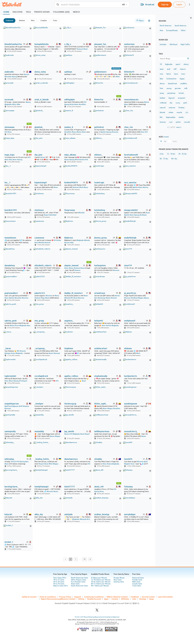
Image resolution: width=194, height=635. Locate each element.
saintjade (68, 514)
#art (95, 298)
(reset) (166, 137)
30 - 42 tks (182, 154)
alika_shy (39, 514)
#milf (21, 406)
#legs (43, 298)
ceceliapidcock (41, 376)
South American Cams (79, 586)
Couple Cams (137, 584)
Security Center (148, 597)
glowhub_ (39, 127)
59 (84, 559)
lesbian (162, 98)
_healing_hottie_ (42, 459)
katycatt (8, 514)
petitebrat (99, 127)
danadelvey (10, 265)
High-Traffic (185, 44)
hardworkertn (130, 376)
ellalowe (128, 348)
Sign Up (164, 4)
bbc (161, 117)
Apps (106, 599)
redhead (163, 103)
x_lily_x (67, 44)
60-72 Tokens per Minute (100, 584)
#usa (36, 242)
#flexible (81, 213)
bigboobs (168, 64)
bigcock (172, 98)
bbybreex (68, 238)
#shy (10, 159)
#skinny (145, 187)
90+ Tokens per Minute (100, 586)
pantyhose (171, 93)
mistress (172, 108)
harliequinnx (100, 265)
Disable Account (94, 599)
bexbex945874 (71, 182)
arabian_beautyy (101, 514)
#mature (77, 270)
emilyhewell (129, 321)
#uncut (13, 461)
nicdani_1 (9, 542)
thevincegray (70, 404)
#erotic (117, 295)
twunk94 (128, 459)
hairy (176, 74)
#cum (43, 157)
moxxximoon (10, 238)
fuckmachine (171, 79)
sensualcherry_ (131, 431)
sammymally (10, 431)
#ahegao (8, 353)
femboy (181, 108)
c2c (186, 112)
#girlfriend (8, 406)
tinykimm (68, 348)
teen (183, 74)
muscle (179, 112)
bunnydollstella (41, 44)
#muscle (23, 351)
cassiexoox (39, 238)
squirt (178, 64)
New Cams (118, 580)
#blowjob (83, 519)
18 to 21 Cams (58, 580)
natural (162, 108)
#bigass (140, 298)
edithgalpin (69, 99)
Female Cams (137, 580)
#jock (146, 461)
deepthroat (172, 84)
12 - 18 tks (171, 154)
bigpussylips (170, 117)
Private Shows (119, 578)
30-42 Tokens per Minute (100, 582)
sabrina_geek (11, 321)
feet (161, 88)
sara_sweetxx (130, 182)
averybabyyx (129, 514)
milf (175, 69)
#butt (138, 353)
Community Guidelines (94, 597)
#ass (28, 325)
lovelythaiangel (41, 486)
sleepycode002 (131, 210)
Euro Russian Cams (78, 582)
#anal (75, 298)
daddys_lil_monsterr (73, 293)
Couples (43, 20)
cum (170, 122)
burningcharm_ (11, 486)
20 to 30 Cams (58, 582)
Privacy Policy (65, 597)
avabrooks (9, 72)
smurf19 (128, 265)
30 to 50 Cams (58, 584)
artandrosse (99, 293)
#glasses (15, 406)
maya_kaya (9, 155)
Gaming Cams (119, 582)
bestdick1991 (11, 210)
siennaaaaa (9, 127)
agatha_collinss (71, 376)
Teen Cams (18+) (59, 578)
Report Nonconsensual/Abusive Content (58, 599)
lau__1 (7, 182)
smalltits (183, 84)
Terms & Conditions (47, 597)
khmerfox (98, 99)
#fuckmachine (80, 159)
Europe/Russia (172, 30)
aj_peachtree (130, 293)
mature (183, 69)
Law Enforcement (165, 597)
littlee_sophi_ (100, 404)
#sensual (57, 353)
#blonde (41, 242)
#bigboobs (8, 104)
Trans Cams (136, 586)
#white (108, 325)
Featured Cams (138, 578)
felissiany (128, 486)
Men (33, 20)
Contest (114, 599)
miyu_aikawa (70, 155)
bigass (182, 79)
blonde (162, 112)
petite (178, 122)
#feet (118, 76)
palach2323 (40, 293)
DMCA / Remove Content (117, 597)
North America (165, 26)
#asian (66, 159)
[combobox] (87, 4)
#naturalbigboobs (113, 464)
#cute (72, 104)
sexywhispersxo (12, 404)
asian (162, 69)
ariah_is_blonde (42, 99)
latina (168, 74)
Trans (55, 20)
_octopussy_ (40, 348)
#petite (103, 132)
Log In (179, 4)
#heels (108, 298)
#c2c (88, 519)
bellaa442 (98, 321)
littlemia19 (129, 72)
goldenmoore (100, 72)
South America (180, 26)
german (178, 88)
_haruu (8, 348)
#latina (146, 102)
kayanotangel (41, 182)
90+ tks (174, 159)
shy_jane (38, 155)
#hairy (74, 132)
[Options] (149, 21)
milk (185, 88)
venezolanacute (131, 99)
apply (175, 141)
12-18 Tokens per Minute (100, 580)
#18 (85, 102)
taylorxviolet (10, 376)
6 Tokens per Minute (99, 578)
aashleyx (68, 72)
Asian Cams (75, 584)
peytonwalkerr (11, 293)
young (169, 88)
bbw (161, 79)
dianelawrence (71, 459)
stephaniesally (100, 376)
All (123, 4)
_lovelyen (39, 404)
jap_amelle (69, 431)
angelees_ (68, 321)
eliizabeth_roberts (43, 265)
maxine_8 (68, 127)
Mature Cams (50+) (60, 586)
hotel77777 (69, 486)
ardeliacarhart (100, 348)
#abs (72, 242)
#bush (47, 298)
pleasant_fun (100, 44)
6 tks (161, 154)
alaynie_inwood (71, 265)
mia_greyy (39, 321)
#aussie (26, 74)
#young (14, 76)
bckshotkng (99, 210)
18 (161, 64)
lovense (163, 122)
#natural (80, 49)
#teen (76, 104)
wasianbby (39, 431)
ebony (186, 64)
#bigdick (127, 464)
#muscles (115, 132)
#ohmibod (52, 215)
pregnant (181, 98)
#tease (71, 268)
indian (171, 112)
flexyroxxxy (69, 210)
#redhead (143, 215)
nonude (187, 122)
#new (10, 132)
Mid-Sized (173, 44)
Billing (81, 599)
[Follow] (30, 28)
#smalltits (82, 104)
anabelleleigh (130, 238)
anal (168, 69)
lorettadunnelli (131, 155)
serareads (9, 99)
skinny (162, 84)
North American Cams (79, 578)
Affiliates (125, 599)
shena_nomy (40, 72)
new (161, 74)
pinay (162, 93)
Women (22, 20)
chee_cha (128, 127)
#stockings (101, 298)
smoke (181, 117)
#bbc (18, 104)
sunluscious (129, 44)
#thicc (14, 104)
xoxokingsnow (130, 404)
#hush (85, 49)
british (181, 93)
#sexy (82, 268)
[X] (97, 611)
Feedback (135, 597)
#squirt (46, 215)
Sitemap (142, 599)
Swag (151, 599)
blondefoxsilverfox (13, 44)
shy (171, 103)
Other (183, 30)
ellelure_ (98, 155)
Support (77, 597)
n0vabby (98, 459)
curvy (178, 103)
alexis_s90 (99, 486)
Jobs (134, 599)
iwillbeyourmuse (101, 431)
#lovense (116, 270)
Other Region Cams (78, 580)
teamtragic (99, 182)
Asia (161, 30)
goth (185, 103)
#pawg (28, 102)
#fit (71, 298)
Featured (9, 20)
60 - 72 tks (164, 159)
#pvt (26, 461)
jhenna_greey (100, 238)
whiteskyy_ (10, 459)
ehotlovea (39, 210)
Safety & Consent (29, 597)
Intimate (163, 44)
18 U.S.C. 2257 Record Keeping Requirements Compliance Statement (97, 617)
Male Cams (136, 582)
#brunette (8, 76)
